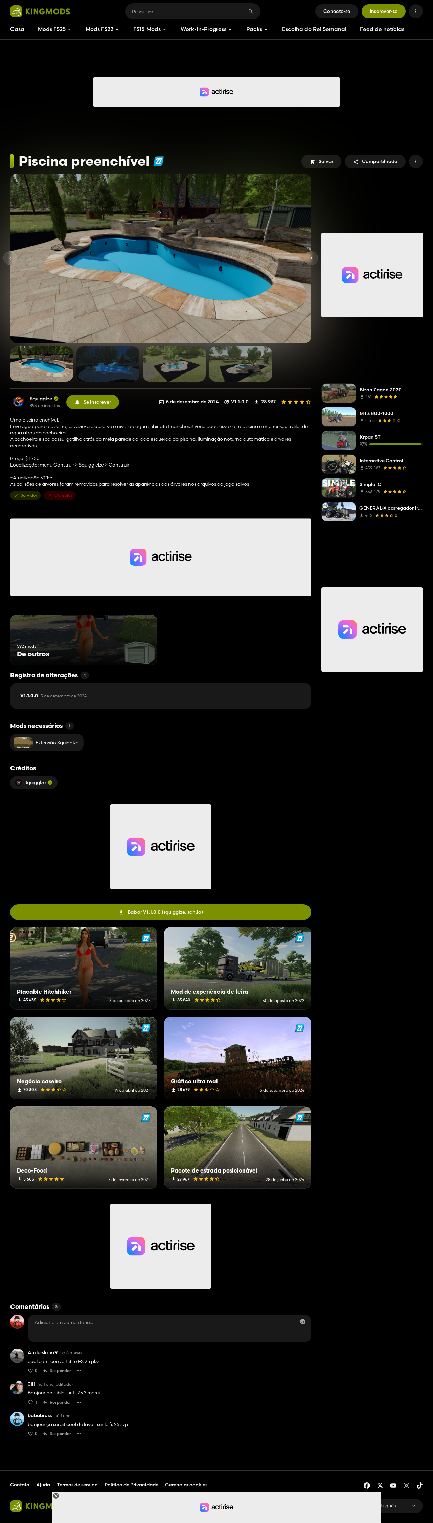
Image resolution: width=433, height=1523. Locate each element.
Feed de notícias (382, 29)
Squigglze (41, 399)
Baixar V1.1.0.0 (165, 912)
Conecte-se (336, 11)
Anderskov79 (43, 1353)
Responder (60, 1370)
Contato (19, 1485)
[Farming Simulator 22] (158, 161)
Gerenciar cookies (186, 1485)
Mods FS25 (52, 29)
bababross (40, 1415)
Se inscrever (97, 402)
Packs (254, 29)
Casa (17, 29)
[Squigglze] (18, 402)
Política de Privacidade (131, 1485)
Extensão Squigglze (57, 743)
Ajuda (43, 1485)
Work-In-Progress (203, 29)
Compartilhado (379, 161)
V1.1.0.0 (53, 696)
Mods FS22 (99, 29)
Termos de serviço (77, 1485)
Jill (31, 1384)
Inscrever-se (383, 11)
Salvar (326, 161)
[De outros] (139, 653)
